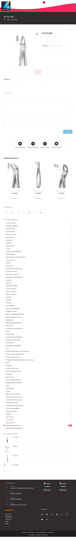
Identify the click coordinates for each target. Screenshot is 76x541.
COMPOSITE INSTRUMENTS (14, 251)
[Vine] (34, 212)
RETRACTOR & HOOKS (12, 368)
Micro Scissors (10, 325)
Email (41, 115)
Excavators (9, 280)
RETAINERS (9, 365)
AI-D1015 (61, 193)
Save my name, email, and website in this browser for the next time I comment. (26, 126)
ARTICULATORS (10, 231)
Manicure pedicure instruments (14, 317)
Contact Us (8, 519)
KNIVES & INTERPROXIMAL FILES (15, 314)
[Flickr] (29, 212)
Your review (8, 97)
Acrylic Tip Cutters (11, 223)
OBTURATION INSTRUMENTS (14, 337)
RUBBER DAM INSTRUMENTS (14, 382)
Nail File (8, 331)
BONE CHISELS (10, 237)
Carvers (8, 248)
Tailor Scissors (10, 417)
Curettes (8, 263)
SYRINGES (8, 414)
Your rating (7, 91)
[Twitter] (6, 212)
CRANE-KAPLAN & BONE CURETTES (16, 257)
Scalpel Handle (10, 388)
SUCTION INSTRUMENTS (13, 408)
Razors (8, 363)
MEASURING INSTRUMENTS (13, 323)
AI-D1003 (38, 193)
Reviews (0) (38, 72)
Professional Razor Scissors (13, 357)
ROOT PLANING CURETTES (13, 380)
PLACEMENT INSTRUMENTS (14, 345)
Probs (7, 348)
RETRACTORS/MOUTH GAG (14, 371)
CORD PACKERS (10, 254)
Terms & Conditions (40, 532)
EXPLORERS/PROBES (11, 285)
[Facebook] (12, 212)
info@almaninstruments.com (18, 505)
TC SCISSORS (9, 420)
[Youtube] (40, 212)
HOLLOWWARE (10, 305)
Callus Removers (10, 246)
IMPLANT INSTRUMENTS (13, 308)
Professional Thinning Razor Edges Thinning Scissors (20, 360)
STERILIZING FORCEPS (12, 402)
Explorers (8, 283)
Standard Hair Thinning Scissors (14, 400)
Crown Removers (10, 260)
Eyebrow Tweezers (11, 291)
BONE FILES (9, 240)
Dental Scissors (10, 266)
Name (6, 115)
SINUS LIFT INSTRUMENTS (13, 394)
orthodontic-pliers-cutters (13, 340)
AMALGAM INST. (10, 228)
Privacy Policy (50, 532)
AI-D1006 (15, 193)
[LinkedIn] (57, 514)
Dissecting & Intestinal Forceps (14, 268)
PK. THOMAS (9, 343)
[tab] (38, 72)
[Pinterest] (23, 212)
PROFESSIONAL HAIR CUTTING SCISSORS (17, 351)
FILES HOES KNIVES (11, 294)
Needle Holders (10, 334)
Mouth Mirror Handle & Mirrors (14, 328)
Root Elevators (10, 377)
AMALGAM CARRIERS (12, 226)
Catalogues (8, 516)
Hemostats (9, 303)
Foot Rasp (8, 297)
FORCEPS (8, 300)
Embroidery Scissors (11, 271)
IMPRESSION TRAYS (11, 311)
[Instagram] (17, 212)
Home (7, 521)
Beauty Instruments (11, 234)
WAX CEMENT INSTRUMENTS (14, 428)
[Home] (4, 19)
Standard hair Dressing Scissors (14, 397)
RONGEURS (9, 374)
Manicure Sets (9, 320)
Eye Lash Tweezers (11, 288)
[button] (44, 2)
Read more (14, 198)
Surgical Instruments (11, 411)
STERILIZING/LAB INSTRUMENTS (15, 405)
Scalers (8, 385)
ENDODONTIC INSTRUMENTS (14, 277)
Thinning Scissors (10, 422)
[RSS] (46, 212)
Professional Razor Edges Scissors (15, 354)
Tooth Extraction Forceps (55, 45)
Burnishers (8, 243)
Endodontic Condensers (12, 274)
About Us (8, 514)
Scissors (8, 391)
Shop (6, 523)
